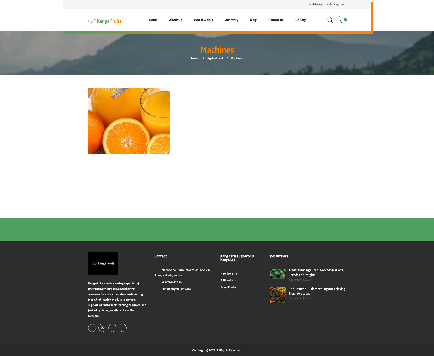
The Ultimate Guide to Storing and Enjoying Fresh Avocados (317, 291)
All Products (228, 280)
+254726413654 (172, 282)
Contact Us (276, 20)
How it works (203, 20)
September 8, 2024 (300, 279)
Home (153, 20)
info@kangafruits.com (176, 289)
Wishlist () (315, 4)
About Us (175, 20)
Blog (253, 20)
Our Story (231, 20)
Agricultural (215, 58)
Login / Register (335, 4)
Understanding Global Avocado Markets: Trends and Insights (316, 272)
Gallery (300, 20)
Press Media (228, 287)
